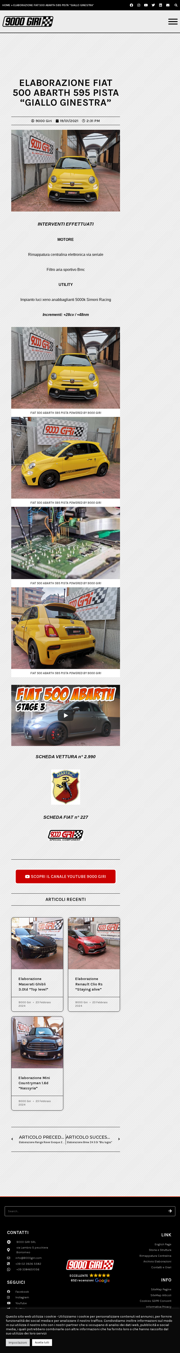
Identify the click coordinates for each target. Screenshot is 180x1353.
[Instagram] (138, 5)
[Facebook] (131, 5)
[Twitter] (153, 5)
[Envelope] (168, 5)
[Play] (66, 715)
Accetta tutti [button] (42, 1342)
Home (6, 5)
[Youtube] (146, 5)
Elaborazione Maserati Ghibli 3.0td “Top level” (33, 984)
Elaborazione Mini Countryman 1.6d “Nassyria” (34, 1083)
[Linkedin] (160, 5)
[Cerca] (170, 1211)
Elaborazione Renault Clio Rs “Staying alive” (89, 984)
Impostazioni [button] (18, 1342)
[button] (176, 5)
